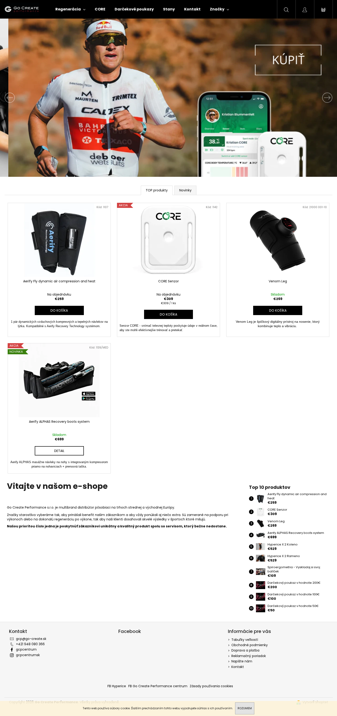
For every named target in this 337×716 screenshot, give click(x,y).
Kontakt (237, 666)
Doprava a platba (245, 650)
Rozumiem (245, 708)
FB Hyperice (116, 686)
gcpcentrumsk (28, 655)
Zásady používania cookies (211, 686)
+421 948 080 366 (30, 644)
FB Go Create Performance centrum (157, 686)
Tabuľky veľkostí (244, 639)
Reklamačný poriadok (248, 656)
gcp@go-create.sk (31, 638)
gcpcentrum (26, 649)
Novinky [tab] (185, 190)
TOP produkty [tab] (157, 190)
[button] (25, 98)
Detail (59, 450)
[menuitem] (70, 9)
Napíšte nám (241, 661)
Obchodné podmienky (249, 645)
